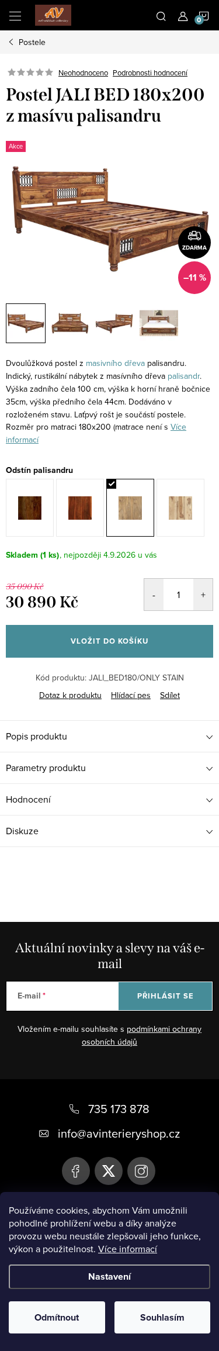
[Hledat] (161, 15)
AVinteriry (109, 1171)
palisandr (184, 376)
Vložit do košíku (109, 641)
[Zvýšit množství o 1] (203, 594)
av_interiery (141, 1171)
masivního (104, 363)
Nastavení (109, 1276)
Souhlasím (162, 1317)
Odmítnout (56, 1317)
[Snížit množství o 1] (154, 594)
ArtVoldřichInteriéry (76, 1171)
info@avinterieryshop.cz (119, 1133)
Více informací (127, 1248)
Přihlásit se (165, 995)
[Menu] (15, 15)
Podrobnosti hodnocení (150, 72)
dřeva (134, 363)
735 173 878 (119, 1108)
